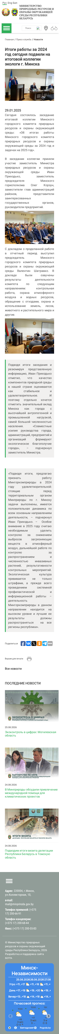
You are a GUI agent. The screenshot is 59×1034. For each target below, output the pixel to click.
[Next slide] (48, 1016)
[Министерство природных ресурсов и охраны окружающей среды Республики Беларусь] (6, 12)
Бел (15, 2)
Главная (9, 39)
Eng (10, 2)
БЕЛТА (8, 958)
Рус (4, 2)
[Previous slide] (10, 1016)
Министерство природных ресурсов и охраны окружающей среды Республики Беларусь (36, 12)
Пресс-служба (23, 39)
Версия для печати (14, 658)
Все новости (13, 668)
